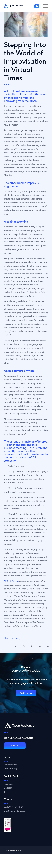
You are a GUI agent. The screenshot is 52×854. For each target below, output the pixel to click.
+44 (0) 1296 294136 (13, 807)
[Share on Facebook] (8, 646)
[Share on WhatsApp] (24, 646)
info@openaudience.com (15, 811)
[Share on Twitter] (16, 646)
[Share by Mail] (48, 646)
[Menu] (44, 6)
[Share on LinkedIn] (40, 646)
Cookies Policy (10, 768)
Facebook (8, 784)
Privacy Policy (10, 764)
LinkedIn (8, 787)
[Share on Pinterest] (32, 646)
